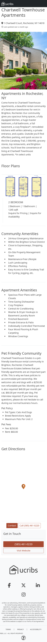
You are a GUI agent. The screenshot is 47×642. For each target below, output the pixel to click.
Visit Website (23, 550)
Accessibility (35, 629)
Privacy (20, 629)
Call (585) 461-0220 (29, 525)
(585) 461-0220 (24, 544)
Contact (12, 525)
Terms (8, 629)
